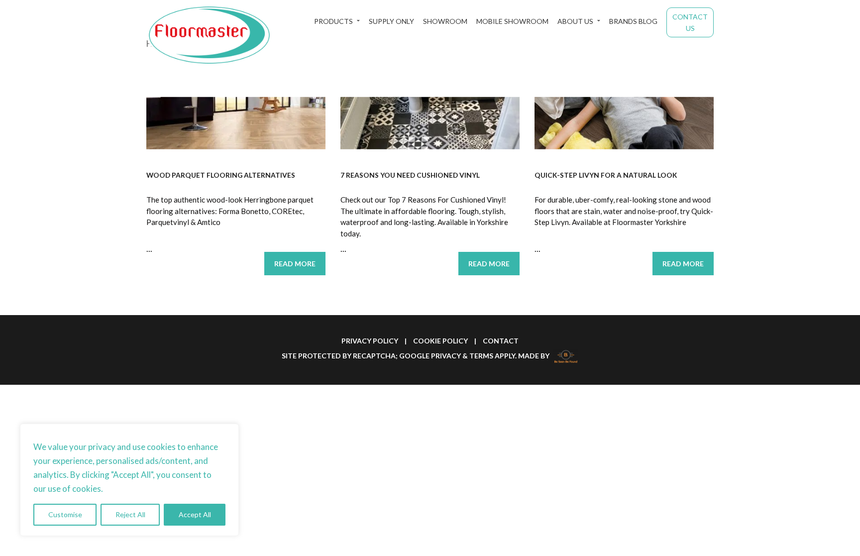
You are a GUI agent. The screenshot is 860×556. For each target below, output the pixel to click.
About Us (575, 21)
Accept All (195, 514)
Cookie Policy (440, 340)
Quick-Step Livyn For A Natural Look (606, 175)
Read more (295, 263)
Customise (65, 514)
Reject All (130, 514)
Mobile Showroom (512, 21)
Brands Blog (633, 21)
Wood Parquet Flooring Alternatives (220, 175)
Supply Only (391, 21)
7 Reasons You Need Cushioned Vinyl (410, 175)
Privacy (446, 355)
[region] (129, 480)
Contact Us (690, 22)
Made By (534, 355)
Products (333, 21)
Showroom (445, 21)
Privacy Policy (369, 340)
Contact (501, 340)
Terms (481, 355)
